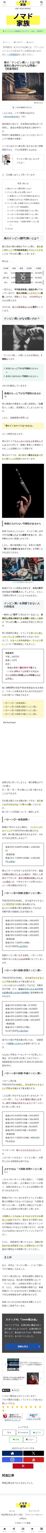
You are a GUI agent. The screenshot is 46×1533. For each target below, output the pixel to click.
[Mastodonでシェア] (18, 983)
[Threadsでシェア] (18, 990)
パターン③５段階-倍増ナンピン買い (24, 214)
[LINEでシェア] (8, 997)
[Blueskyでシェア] (28, 983)
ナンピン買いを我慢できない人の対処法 (23, 203)
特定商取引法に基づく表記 (12, 1515)
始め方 (7, 1390)
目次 (20, 183)
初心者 (16, 1390)
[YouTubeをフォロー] (33, 1459)
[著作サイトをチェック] (12, 1453)
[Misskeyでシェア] (38, 983)
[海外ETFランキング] (12, 1416)
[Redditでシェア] (28, 990)
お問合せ (23, 1518)
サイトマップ (34, 1511)
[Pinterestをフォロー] (23, 1466)
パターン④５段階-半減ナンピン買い (24, 218)
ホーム (12, 1511)
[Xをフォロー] (33, 1453)
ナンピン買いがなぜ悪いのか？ (19, 192)
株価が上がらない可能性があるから (24, 200)
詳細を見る (23, 1346)
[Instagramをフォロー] (12, 1459)
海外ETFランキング (13, 1420)
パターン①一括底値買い (19, 207)
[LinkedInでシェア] (28, 997)
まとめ (10, 229)
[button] (30, 1439)
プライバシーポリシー (34, 1515)
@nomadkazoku (11, 117)
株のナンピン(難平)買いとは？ (19, 188)
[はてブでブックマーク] (38, 990)
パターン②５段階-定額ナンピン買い (24, 211)
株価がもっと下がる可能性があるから (25, 196)
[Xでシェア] (8, 983)
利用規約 (14, 54)
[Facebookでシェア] (8, 990)
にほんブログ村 (33, 1419)
